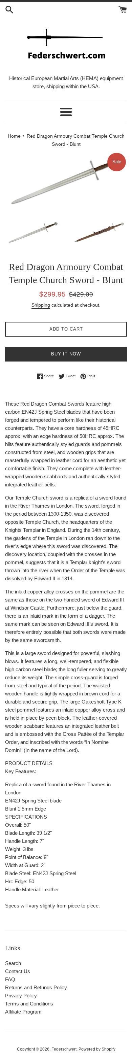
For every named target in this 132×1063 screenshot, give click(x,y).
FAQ (10, 979)
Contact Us (17, 971)
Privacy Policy (21, 995)
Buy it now (66, 353)
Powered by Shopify (97, 1049)
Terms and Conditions (29, 1003)
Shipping (40, 305)
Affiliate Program (23, 1012)
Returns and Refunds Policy (36, 987)
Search (13, 963)
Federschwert (63, 1049)
